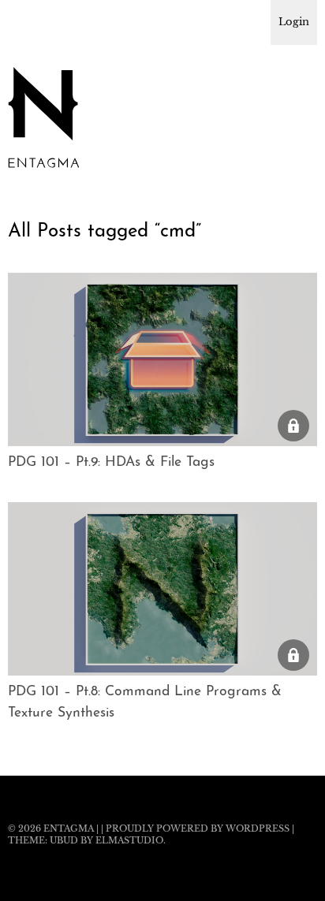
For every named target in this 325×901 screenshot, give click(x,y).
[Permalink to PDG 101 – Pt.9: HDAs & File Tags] (162, 441)
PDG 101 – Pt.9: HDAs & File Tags (111, 462)
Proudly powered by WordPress (198, 828)
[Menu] (27, 19)
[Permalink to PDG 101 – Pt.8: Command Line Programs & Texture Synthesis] (162, 671)
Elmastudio (129, 840)
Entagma (68, 828)
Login (293, 21)
